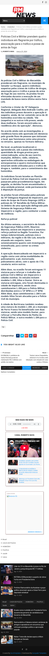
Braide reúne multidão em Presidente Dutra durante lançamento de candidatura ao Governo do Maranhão (30, 612)
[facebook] (42, 2)
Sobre (5, 557)
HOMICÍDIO (6, 546)
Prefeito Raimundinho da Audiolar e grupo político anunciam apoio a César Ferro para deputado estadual (30, 590)
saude (5, 553)
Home (3, 27)
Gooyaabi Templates (39, 653)
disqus (44, 367)
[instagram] (46, 2)
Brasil (5, 539)
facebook (36, 367)
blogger (26, 367)
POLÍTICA (6, 550)
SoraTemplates (15, 653)
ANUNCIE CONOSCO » (35, 532)
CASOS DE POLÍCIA (9, 543)
